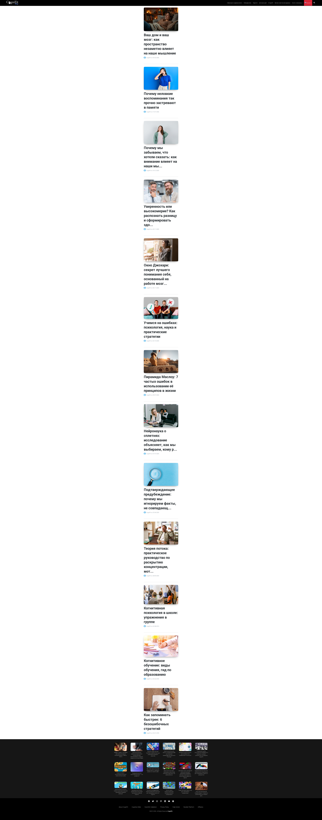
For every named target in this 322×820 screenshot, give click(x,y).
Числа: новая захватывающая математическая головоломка (169, 792)
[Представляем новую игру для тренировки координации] (185, 785)
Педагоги (255, 3)
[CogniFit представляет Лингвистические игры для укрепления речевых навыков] (153, 746)
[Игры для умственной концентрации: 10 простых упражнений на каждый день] (201, 786)
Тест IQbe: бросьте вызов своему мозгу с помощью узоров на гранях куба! (153, 770)
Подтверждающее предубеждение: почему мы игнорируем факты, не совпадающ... (160, 499)
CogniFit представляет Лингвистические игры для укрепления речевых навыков (153, 754)
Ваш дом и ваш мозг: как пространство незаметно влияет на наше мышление (160, 44)
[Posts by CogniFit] (145, 57)
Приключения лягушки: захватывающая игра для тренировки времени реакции (121, 791)
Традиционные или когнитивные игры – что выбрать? (137, 774)
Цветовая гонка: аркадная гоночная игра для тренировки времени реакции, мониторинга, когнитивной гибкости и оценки (185, 774)
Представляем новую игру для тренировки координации (185, 792)
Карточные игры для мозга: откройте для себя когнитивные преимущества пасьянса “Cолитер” (169, 753)
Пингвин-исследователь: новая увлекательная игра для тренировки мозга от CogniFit (153, 792)
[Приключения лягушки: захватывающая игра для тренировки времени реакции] (121, 785)
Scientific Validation (151, 807)
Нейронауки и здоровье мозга (234, 3)
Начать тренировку (297, 3)
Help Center (176, 807)
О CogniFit (270, 3)
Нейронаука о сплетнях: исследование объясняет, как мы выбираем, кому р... (160, 440)
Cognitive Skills (136, 807)
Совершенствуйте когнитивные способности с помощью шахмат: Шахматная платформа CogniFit (201, 753)
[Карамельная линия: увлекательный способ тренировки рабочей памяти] (137, 785)
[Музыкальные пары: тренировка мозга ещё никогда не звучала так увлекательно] (169, 765)
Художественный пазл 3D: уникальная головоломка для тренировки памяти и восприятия (201, 773)
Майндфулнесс (247, 3)
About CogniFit (123, 807)
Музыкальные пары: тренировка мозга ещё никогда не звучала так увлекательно (169, 773)
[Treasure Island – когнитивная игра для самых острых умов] (121, 766)
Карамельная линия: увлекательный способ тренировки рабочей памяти (136, 792)
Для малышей (262, 3)
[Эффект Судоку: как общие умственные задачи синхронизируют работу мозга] (121, 747)
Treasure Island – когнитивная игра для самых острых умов (120, 774)
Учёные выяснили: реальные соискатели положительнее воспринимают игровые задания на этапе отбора (136, 755)
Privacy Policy (164, 807)
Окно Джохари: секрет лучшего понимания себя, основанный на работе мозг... (157, 274)
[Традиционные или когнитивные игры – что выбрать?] (137, 767)
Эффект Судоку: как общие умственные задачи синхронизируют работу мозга (120, 754)
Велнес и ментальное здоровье (282, 3)
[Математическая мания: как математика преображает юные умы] (185, 747)
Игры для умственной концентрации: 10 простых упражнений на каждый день (201, 793)
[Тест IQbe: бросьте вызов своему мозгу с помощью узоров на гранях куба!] (153, 764)
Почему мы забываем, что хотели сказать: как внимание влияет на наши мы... (160, 157)
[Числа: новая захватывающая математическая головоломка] (169, 785)
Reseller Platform (188, 807)
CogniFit (148, 57)
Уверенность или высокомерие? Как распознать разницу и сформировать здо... (160, 215)
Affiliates (200, 807)
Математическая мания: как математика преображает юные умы (185, 754)
